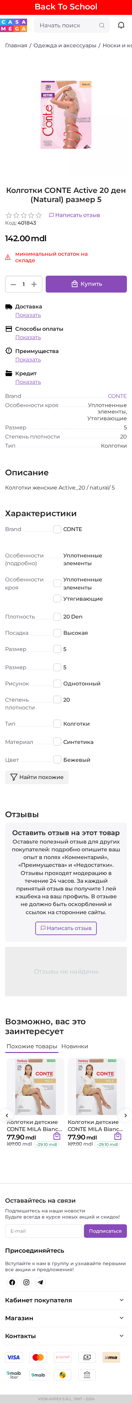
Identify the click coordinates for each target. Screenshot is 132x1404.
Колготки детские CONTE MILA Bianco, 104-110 (96, 1125)
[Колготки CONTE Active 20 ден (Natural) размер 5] (66, 115)
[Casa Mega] (13, 25)
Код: (11, 223)
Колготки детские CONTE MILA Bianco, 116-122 (35, 1125)
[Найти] (102, 25)
